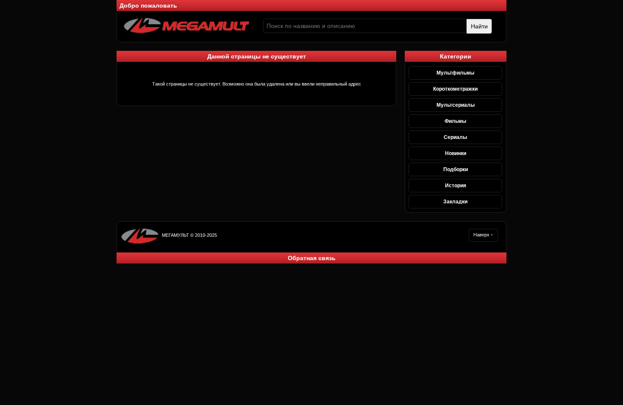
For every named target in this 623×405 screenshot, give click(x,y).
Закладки (455, 202)
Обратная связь (312, 258)
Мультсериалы (456, 105)
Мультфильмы (455, 73)
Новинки (455, 153)
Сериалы (455, 137)
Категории (455, 56)
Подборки (455, 169)
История (455, 186)
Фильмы (455, 121)
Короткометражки (455, 89)
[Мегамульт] (186, 31)
